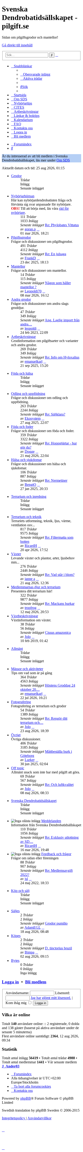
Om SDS (63, 160)
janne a (30, 579)
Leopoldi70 (33, 291)
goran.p (30, 229)
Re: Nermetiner (56, 480)
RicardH (31, 546)
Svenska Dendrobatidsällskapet (33, 801)
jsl (26, 879)
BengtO (30, 485)
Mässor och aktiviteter (27, 669)
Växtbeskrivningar (24, 616)
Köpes (16, 936)
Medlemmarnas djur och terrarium (35, 587)
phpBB (25, 1098)
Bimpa (29, 952)
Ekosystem (33, 418)
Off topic (17, 768)
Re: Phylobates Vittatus (62, 225)
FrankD (30, 258)
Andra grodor (21, 299)
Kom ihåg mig (16, 1003)
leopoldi (30, 328)
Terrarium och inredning (28, 496)
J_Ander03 (10, 1066)
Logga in (10, 981)
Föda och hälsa (22, 373)
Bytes (15, 960)
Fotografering (21, 702)
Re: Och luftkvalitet (59, 785)
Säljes (15, 911)
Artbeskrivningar (23, 337)
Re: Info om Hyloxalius (62, 357)
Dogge (30, 451)
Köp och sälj (20, 891)
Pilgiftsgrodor (21, 237)
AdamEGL (32, 927)
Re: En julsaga (55, 254)
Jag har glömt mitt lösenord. (51, 998)
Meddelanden (51, 821)
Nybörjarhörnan (22, 196)
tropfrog (30, 608)
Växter (16, 554)
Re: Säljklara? (55, 414)
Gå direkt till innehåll (17, 45)
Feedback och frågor (56, 854)
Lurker (30, 760)
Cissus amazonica (58, 632)
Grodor (16, 176)
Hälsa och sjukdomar (26, 460)
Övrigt (16, 735)
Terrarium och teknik (26, 517)
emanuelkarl (33, 361)
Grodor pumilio (56, 923)
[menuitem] (35, 74)
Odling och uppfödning (28, 394)
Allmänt (17, 649)
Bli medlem (35, 981)
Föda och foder (22, 427)
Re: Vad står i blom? (59, 575)
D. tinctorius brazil (58, 948)
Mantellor (18, 266)
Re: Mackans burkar (59, 604)
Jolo (28, 637)
